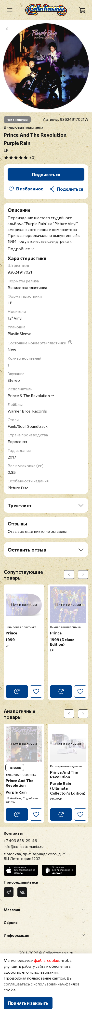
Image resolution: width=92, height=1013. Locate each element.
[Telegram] (8, 892)
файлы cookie (46, 960)
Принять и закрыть (28, 1003)
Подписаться (46, 174)
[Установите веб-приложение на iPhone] (21, 870)
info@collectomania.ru (23, 846)
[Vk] (22, 892)
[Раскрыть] (83, 910)
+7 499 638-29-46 (20, 840)
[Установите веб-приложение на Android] (59, 870)
